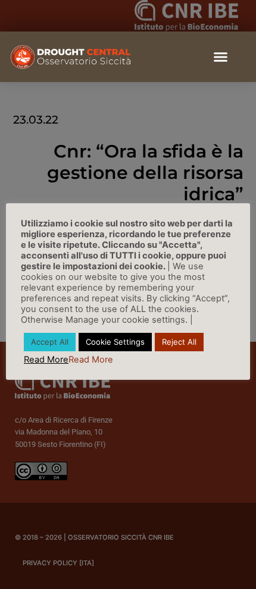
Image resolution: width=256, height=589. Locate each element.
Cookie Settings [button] (115, 342)
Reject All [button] (179, 342)
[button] (220, 57)
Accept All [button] (49, 342)
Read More (46, 359)
